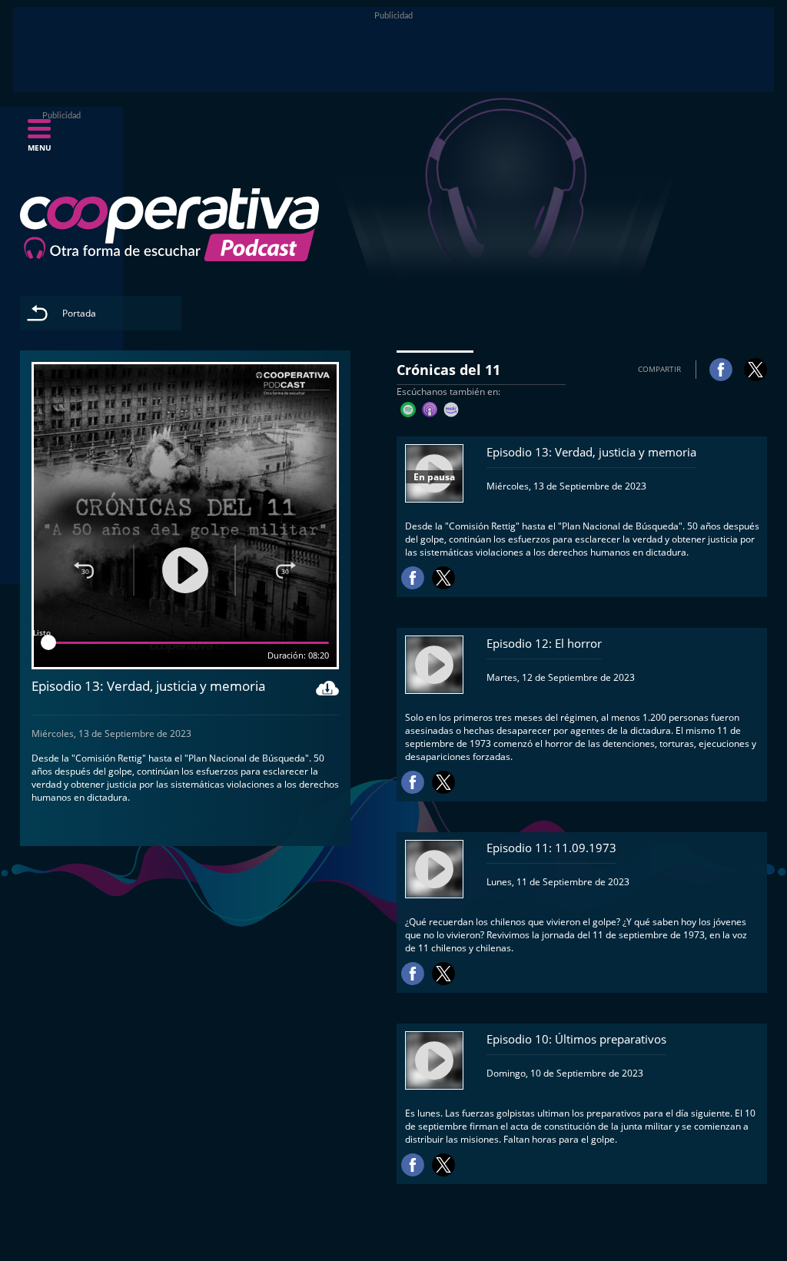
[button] (39, 140)
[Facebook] (720, 369)
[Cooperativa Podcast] (169, 225)
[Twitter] (755, 369)
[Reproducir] (185, 570)
